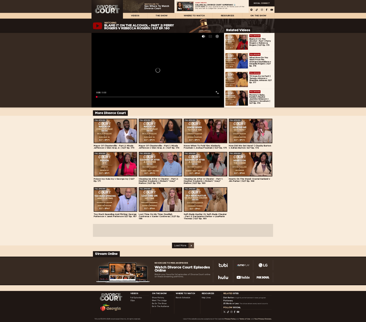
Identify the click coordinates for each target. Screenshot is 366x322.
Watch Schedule (183, 297)
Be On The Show (159, 303)
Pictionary (228, 300)
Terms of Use (244, 319)
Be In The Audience (160, 306)
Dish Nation (244, 297)
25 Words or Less (245, 303)
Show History (158, 297)
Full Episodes (136, 297)
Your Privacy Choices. (263, 319)
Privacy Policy (230, 319)
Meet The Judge (159, 300)
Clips (132, 300)
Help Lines (206, 297)
